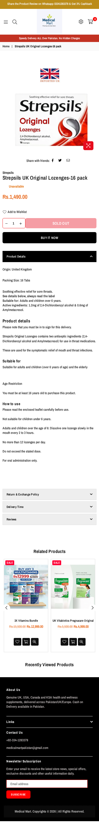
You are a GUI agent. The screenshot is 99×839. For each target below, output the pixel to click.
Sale (10, 562)
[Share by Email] (68, 161)
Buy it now (49, 238)
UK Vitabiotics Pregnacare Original (73, 621)
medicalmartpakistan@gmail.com (27, 748)
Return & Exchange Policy (23, 494)
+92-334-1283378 (17, 740)
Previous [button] (6, 608)
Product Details (16, 256)
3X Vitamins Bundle (26, 621)
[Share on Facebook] (53, 161)
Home (6, 46)
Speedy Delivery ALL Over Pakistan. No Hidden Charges (49, 38)
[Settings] (81, 21)
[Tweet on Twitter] (60, 161)
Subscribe (18, 794)
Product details (16, 321)
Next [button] (92, 608)
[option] (49, 38)
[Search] (14, 21)
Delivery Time (15, 507)
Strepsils (8, 172)
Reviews (11, 519)
